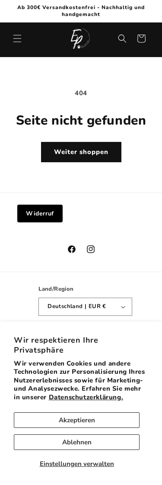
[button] (17, 38)
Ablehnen (77, 442)
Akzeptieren (77, 420)
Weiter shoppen (81, 152)
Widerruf (40, 213)
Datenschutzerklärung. (86, 397)
